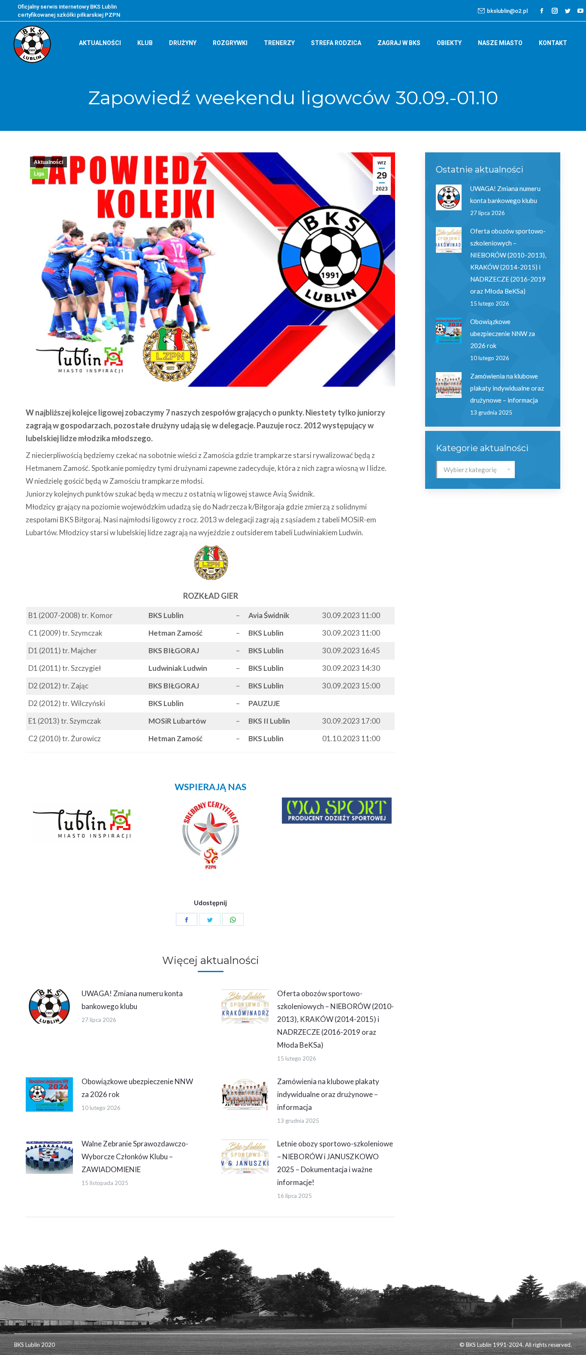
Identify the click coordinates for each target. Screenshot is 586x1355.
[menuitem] (100, 43)
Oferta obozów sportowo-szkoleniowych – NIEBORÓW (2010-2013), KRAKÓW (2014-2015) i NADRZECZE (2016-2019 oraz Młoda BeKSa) (335, 1019)
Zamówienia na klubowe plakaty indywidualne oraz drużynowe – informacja (328, 1094)
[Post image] (49, 1006)
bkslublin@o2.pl (507, 11)
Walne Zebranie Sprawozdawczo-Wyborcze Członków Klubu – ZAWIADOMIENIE (135, 1156)
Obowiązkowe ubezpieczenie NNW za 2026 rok (137, 1088)
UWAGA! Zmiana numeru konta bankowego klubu (132, 1000)
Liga (39, 174)
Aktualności (48, 162)
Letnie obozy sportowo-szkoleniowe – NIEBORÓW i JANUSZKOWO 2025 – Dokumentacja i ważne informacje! (335, 1163)
